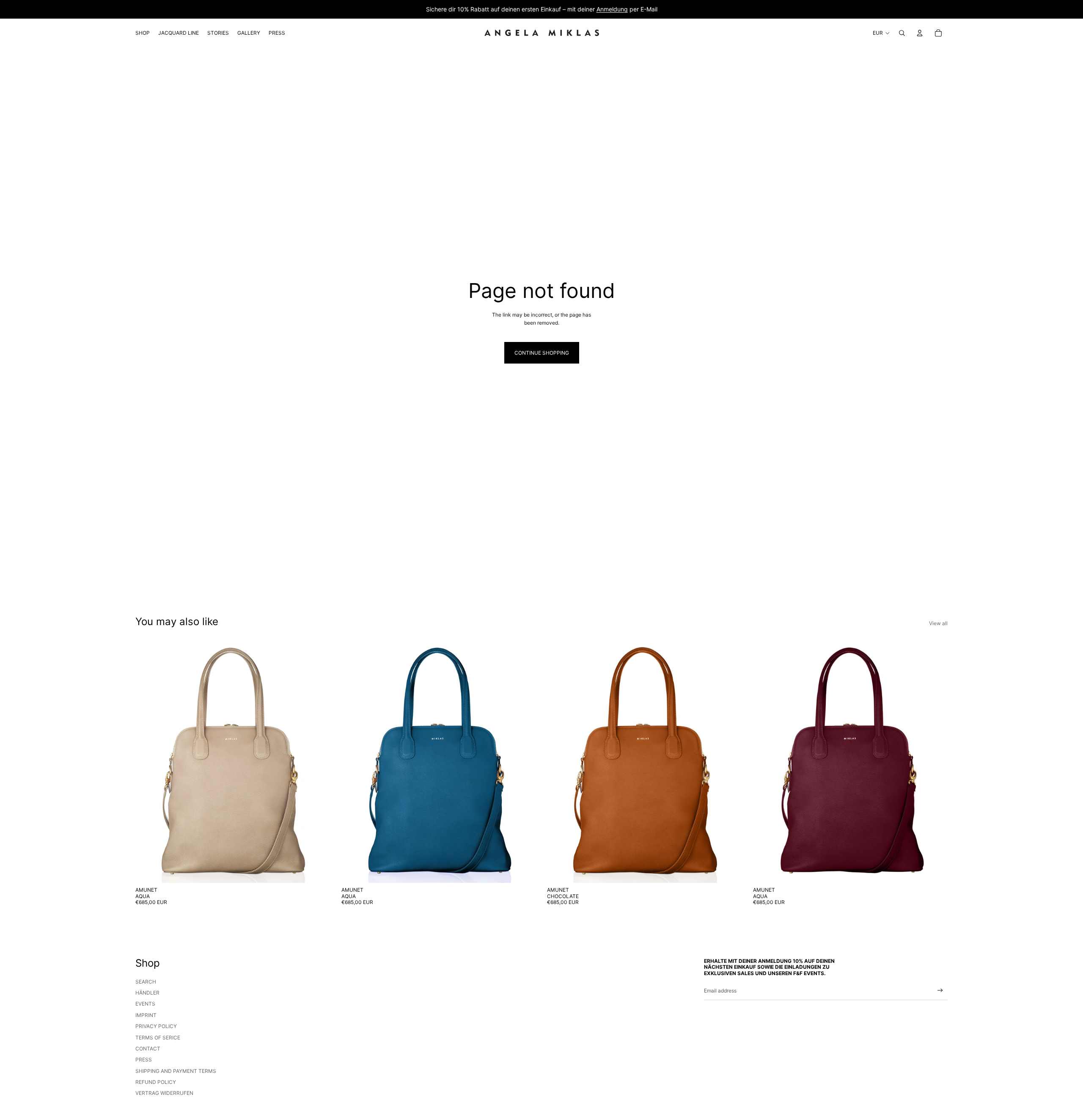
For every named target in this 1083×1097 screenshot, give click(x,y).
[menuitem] (142, 33)
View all (938, 623)
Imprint (146, 1015)
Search (145, 981)
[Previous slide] (148, 761)
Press (143, 1059)
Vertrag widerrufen (164, 1093)
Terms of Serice (157, 1037)
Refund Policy (155, 1082)
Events (145, 1004)
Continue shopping (541, 353)
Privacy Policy (156, 1026)
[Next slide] (317, 761)
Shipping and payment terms (175, 1071)
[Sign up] (940, 990)
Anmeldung (612, 9)
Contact (147, 1048)
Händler (147, 993)
